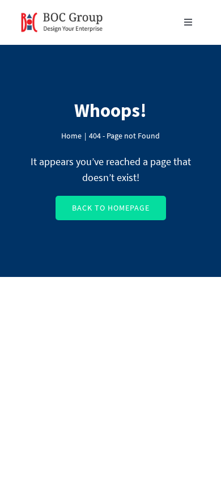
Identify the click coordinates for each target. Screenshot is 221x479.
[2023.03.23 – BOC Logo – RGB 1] (62, 10)
